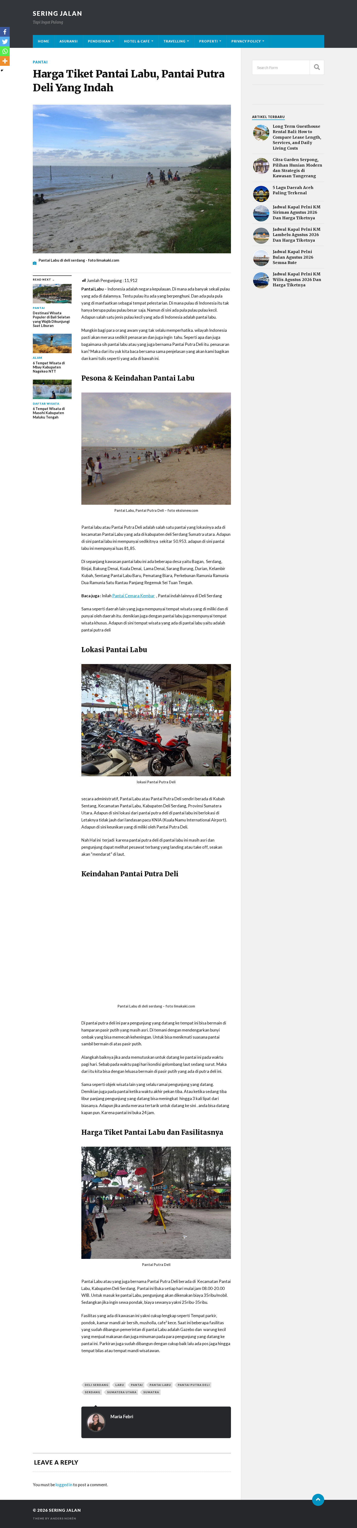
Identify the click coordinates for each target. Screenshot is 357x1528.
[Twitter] (5, 41)
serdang (92, 1392)
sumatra (151, 1392)
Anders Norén (63, 1518)
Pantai (40, 62)
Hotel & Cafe (137, 41)
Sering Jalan (57, 13)
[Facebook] (5, 32)
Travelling (174, 41)
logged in (64, 1484)
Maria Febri (121, 1416)
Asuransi (69, 41)
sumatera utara (121, 1392)
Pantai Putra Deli (194, 1384)
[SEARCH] (317, 67)
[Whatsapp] (5, 51)
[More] (5, 61)
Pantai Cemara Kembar (133, 595)
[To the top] (318, 1500)
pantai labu (160, 1384)
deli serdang (97, 1384)
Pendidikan (99, 41)
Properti (208, 41)
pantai (137, 1384)
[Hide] (2, 70)
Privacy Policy (246, 41)
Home (43, 41)
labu (119, 1384)
